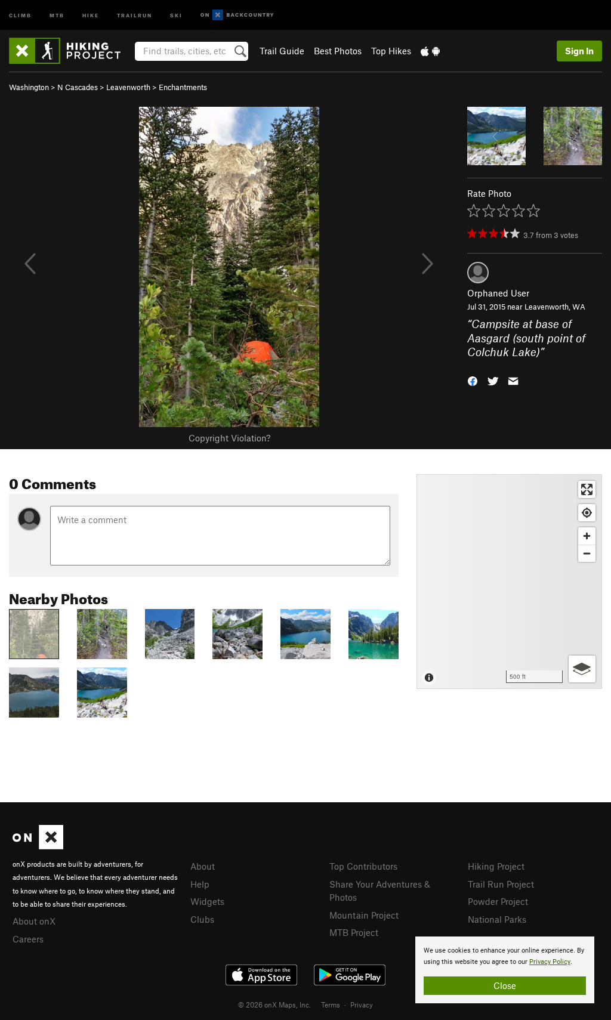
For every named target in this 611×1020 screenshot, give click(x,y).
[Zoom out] (586, 553)
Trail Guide (282, 50)
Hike (90, 14)
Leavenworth (128, 87)
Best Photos (338, 50)
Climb (20, 14)
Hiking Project (496, 866)
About (202, 866)
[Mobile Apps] (430, 50)
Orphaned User (498, 293)
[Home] (70, 51)
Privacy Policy (549, 962)
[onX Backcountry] (237, 15)
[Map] (509, 581)
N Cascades (77, 87)
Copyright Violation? (229, 437)
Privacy (361, 1004)
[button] (472, 380)
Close (504, 985)
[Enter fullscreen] (586, 489)
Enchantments (183, 87)
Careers (28, 939)
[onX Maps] (38, 845)
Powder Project (498, 901)
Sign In (579, 50)
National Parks (497, 919)
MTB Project (353, 932)
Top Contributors (363, 866)
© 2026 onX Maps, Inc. (274, 1004)
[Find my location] (586, 512)
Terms (330, 1004)
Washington (29, 87)
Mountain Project (364, 915)
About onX (34, 921)
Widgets (207, 901)
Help (199, 884)
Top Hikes (391, 50)
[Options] (582, 669)
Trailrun (134, 14)
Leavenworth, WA (554, 306)
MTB (57, 14)
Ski (176, 14)
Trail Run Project (501, 884)
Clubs (202, 919)
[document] (505, 970)
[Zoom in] (586, 536)
